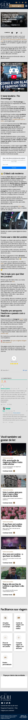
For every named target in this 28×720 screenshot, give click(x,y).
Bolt (13, 281)
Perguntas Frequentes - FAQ (9, 708)
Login (25, 370)
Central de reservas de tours (9, 705)
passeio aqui (4, 333)
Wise (19, 206)
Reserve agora (16, 6)
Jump (2, 263)
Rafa (4, 411)
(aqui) (21, 319)
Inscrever (14, 167)
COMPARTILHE (7, 32)
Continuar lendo (7, 471)
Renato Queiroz (16, 412)
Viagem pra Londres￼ (7, 710)
